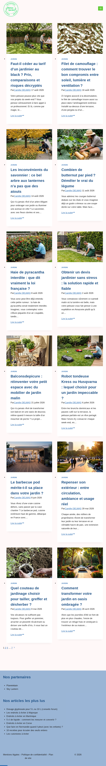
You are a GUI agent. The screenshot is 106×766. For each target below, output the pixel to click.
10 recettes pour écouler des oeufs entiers (26, 730)
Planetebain (12, 685)
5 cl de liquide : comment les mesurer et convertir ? (31, 719)
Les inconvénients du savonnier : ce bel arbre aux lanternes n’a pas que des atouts (29, 181)
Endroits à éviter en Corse (19, 723)
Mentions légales (11, 754)
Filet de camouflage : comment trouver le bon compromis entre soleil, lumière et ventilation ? (80, 75)
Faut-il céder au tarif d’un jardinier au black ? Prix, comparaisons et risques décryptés (28, 75)
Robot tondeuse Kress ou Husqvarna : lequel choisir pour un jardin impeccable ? (79, 387)
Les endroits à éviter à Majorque (22, 712)
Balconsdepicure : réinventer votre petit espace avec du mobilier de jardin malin (29, 387)
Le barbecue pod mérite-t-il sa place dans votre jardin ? (27, 487)
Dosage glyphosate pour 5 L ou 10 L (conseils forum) (31, 709)
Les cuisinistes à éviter (17, 734)
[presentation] (29, 38)
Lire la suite (17, 116)
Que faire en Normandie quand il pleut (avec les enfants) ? (34, 727)
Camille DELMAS (22, 90)
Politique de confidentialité (34, 754)
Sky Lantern (12, 689)
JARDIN (14, 59)
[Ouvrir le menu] (100, 8)
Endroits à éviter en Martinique (21, 716)
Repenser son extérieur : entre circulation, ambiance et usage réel (77, 493)
